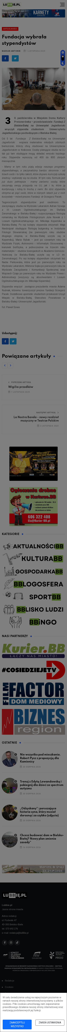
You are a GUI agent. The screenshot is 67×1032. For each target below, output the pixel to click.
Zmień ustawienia (50, 1022)
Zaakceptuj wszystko (17, 1024)
